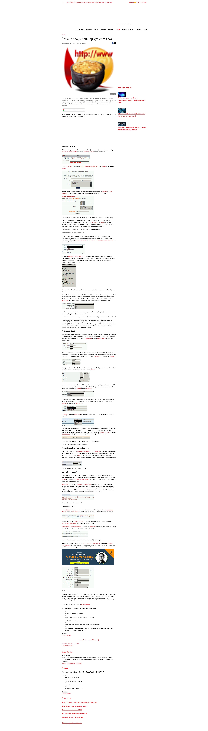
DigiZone (138, 29)
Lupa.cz (63, 34)
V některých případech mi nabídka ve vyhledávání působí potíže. (82, 624)
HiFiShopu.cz (65, 300)
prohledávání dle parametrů (69, 151)
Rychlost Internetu (76, 30)
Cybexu (102, 222)
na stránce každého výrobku (81, 479)
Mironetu (103, 166)
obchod (64, 479)
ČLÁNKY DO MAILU (141, 2)
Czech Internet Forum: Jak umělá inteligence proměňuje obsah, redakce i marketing (89, 2)
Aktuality (89, 29)
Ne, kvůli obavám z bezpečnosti (73, 688)
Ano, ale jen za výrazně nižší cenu (74, 681)
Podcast (103, 29)
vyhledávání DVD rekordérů (75, 256)
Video (96, 29)
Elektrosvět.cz (97, 543)
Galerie (146, 29)
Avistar (69, 166)
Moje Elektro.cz (101, 338)
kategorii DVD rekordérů (84, 484)
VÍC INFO (131, 2)
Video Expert (78, 403)
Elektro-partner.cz (89, 151)
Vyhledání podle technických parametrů (72, 526)
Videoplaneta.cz (66, 434)
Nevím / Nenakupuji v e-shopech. (74, 621)
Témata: (64, 663)
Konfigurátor (65, 414)
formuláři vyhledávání (105, 432)
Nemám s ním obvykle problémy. (74, 613)
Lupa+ (118, 29)
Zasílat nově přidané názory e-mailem (70, 643)
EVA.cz (67, 510)
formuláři (78, 388)
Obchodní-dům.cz (66, 484)
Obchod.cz (97, 451)
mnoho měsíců (76, 511)
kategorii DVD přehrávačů (69, 523)
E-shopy (79, 663)
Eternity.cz (89, 388)
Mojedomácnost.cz (80, 240)
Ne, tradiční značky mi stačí (72, 685)
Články (81, 29)
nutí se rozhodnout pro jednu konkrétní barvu (100, 240)
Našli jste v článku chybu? (67, 645)
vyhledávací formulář (83, 451)
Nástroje (111, 29)
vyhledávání (95, 222)
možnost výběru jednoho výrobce (89, 166)
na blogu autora (85, 604)
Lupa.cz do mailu (127, 29)
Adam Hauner (65, 43)
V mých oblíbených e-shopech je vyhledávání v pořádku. (80, 617)
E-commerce (71, 663)
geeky (79, 455)
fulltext (64, 168)
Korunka (104, 191)
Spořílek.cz (77, 414)
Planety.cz (112, 356)
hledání (93, 370)
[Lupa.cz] (63, 2)
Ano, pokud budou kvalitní (72, 677)
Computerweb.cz (78, 521)
